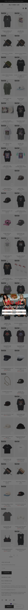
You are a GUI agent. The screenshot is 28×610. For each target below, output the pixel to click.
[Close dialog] (27, 294)
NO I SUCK (14, 313)
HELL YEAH (14, 310)
